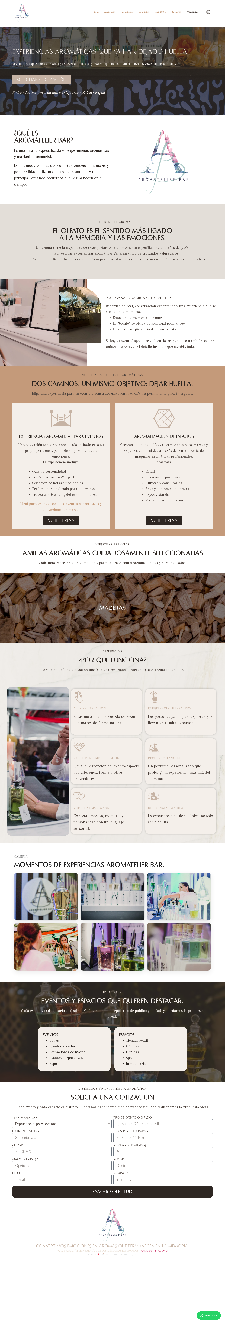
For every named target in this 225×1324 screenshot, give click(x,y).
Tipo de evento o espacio (132, 1117)
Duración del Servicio (130, 1131)
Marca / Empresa (25, 1159)
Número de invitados (129, 1145)
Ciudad (17, 1145)
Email (16, 1173)
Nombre (119, 1159)
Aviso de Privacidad (154, 1250)
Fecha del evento (25, 1131)
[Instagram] (208, 12)
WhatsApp (211, 1315)
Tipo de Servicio (24, 1117)
